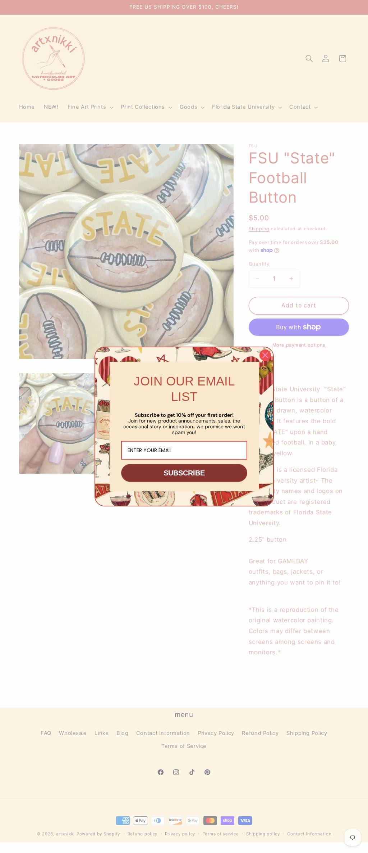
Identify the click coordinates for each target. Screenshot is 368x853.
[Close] (265, 355)
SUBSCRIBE (184, 473)
